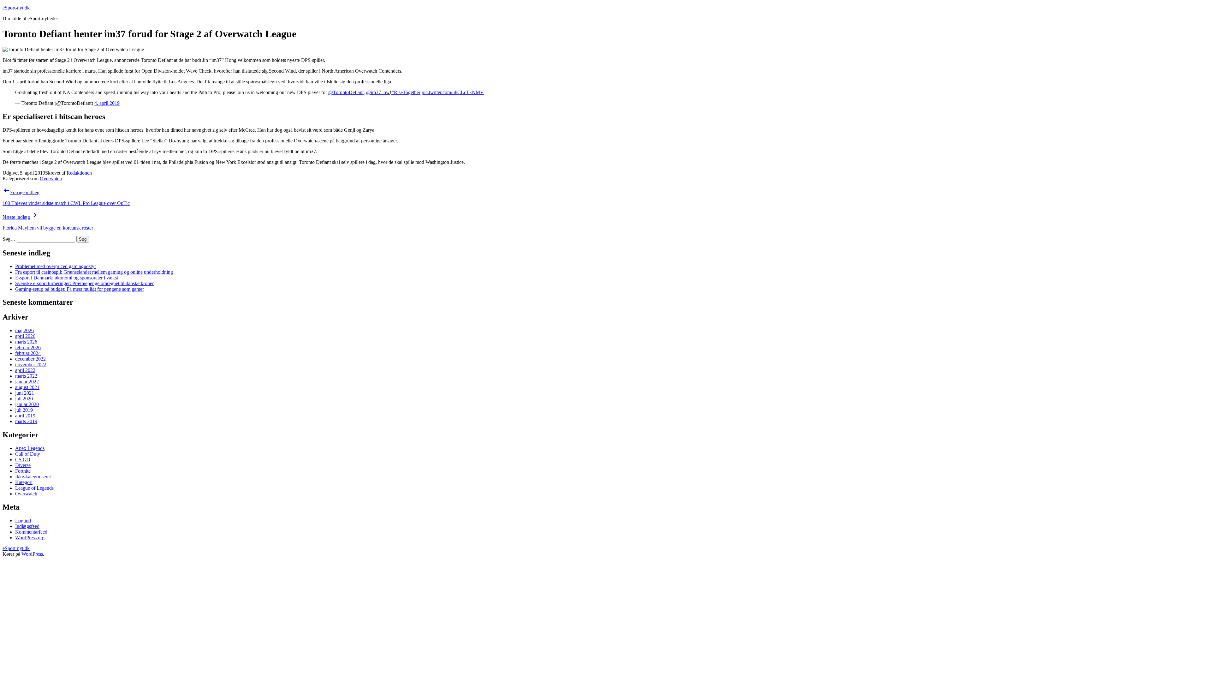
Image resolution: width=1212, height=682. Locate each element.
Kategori (24, 482)
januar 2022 (27, 381)
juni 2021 (24, 393)
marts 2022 (26, 376)
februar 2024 (28, 353)
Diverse (23, 465)
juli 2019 (24, 410)
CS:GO (22, 459)
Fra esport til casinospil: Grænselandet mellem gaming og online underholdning (94, 272)
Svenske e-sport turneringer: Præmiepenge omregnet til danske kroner (84, 283)
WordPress (32, 554)
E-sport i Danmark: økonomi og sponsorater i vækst (66, 277)
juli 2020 (24, 398)
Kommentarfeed (31, 532)
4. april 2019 (107, 103)
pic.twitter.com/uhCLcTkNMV (453, 92)
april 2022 (25, 370)
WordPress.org (30, 537)
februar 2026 (28, 347)
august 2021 (27, 387)
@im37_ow (378, 92)
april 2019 (25, 415)
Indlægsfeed (27, 526)
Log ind (23, 520)
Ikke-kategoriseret (33, 476)
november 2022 (30, 364)
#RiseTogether (405, 92)
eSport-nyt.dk (16, 7)
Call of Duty (27, 454)
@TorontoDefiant (346, 92)
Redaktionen (79, 173)
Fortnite (23, 471)
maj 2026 (24, 330)
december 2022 (30, 359)
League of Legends (34, 488)
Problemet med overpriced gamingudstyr (55, 266)
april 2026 (25, 336)
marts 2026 (26, 341)
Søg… (9, 239)
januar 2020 (27, 404)
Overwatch (51, 178)
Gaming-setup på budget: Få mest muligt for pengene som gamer (79, 289)
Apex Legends (30, 448)
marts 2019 (26, 421)
